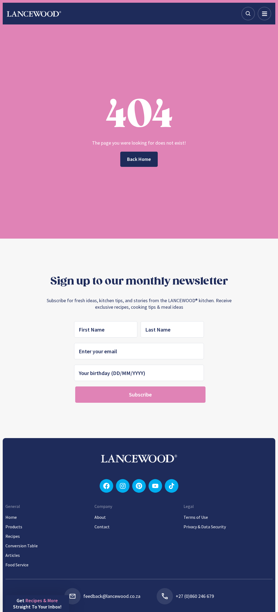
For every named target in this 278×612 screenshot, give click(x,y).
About (100, 517)
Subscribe (140, 394)
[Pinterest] (139, 486)
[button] (37, 603)
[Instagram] (122, 486)
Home (11, 517)
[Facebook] (106, 486)
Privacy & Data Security (205, 526)
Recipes (12, 536)
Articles (12, 555)
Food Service (17, 564)
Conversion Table (21, 545)
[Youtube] (155, 486)
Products (13, 526)
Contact (102, 526)
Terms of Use (196, 517)
